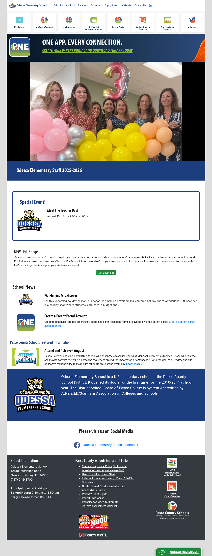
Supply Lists (111, 5)
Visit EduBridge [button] (106, 272)
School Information (63, 5)
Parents (82, 5)
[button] (151, 5)
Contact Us (140, 5)
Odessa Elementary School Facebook (110, 445)
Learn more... (134, 364)
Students (95, 5)
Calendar (127, 5)
